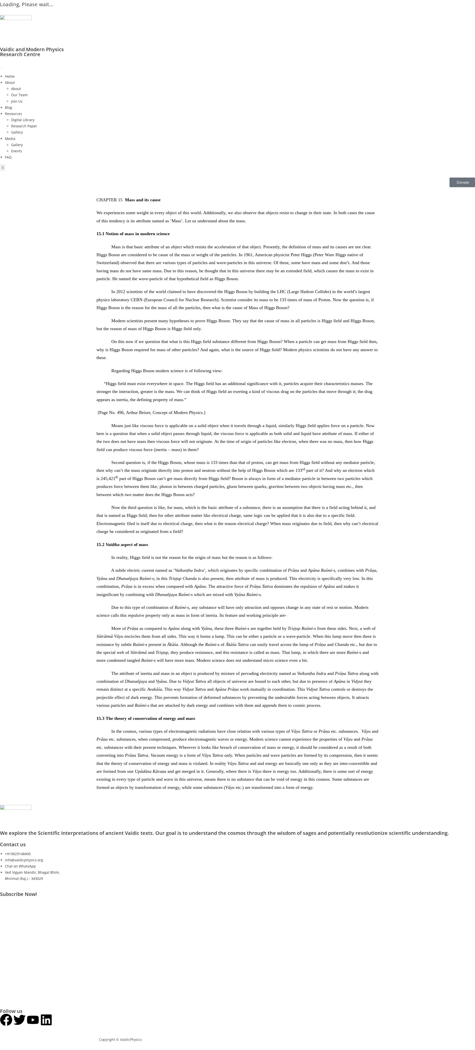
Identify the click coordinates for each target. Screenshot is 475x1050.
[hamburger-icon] (1, 67)
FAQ (8, 157)
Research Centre (20, 54)
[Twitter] (19, 1020)
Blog (8, 107)
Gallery (17, 132)
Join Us (17, 101)
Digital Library (22, 119)
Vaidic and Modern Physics (32, 49)
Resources (13, 113)
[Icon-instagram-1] (59, 1020)
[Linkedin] (46, 1020)
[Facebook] (6, 1020)
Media (10, 138)
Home (10, 76)
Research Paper (24, 126)
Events (16, 151)
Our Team (19, 94)
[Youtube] (33, 1020)
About (10, 82)
